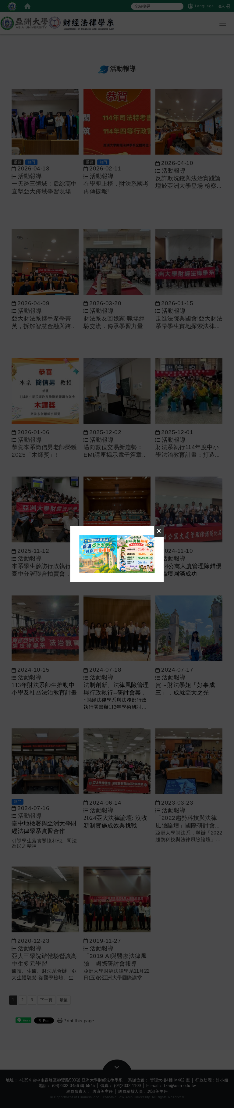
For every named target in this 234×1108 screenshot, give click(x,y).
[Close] (159, 531)
